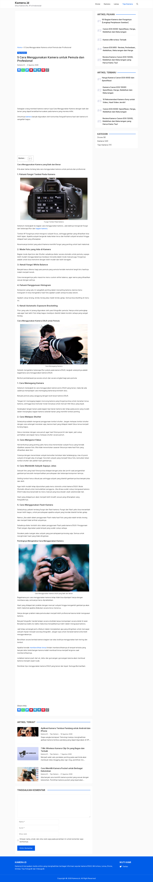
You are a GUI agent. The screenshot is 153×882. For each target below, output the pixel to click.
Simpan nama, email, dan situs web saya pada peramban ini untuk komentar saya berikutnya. (51, 840)
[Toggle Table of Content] (28, 159)
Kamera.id (22, 2)
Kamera (107, 4)
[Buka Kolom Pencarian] (136, 4)
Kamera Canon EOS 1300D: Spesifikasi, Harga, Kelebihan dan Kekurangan (117, 90)
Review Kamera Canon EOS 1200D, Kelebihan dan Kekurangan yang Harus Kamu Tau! (118, 60)
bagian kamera (41, 228)
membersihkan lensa (38, 647)
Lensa (116, 4)
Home (19, 47)
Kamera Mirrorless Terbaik (114, 40)
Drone (97, 4)
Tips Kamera (127, 4)
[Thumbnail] (28, 732)
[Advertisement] (53, 29)
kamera (28, 117)
